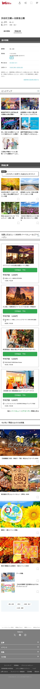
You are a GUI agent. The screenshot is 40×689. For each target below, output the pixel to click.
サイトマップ (7, 665)
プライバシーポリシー (27, 665)
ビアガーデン (26, 411)
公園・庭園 (20, 608)
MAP (12, 57)
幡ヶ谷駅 (11, 604)
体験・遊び (27, 604)
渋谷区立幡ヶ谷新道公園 (16, 67)
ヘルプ (34, 668)
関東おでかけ (19, 627)
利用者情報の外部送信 (7, 668)
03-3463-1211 (13, 63)
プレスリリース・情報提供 (17, 671)
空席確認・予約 (20, 270)
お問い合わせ (4, 671)
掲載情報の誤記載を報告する (31, 79)
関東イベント (27, 627)
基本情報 (4, 40)
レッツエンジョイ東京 (8, 627)
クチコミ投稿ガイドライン (23, 668)
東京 (19, 604)
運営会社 (37, 671)
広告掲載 (29, 671)
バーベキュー (15, 411)
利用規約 (16, 665)
